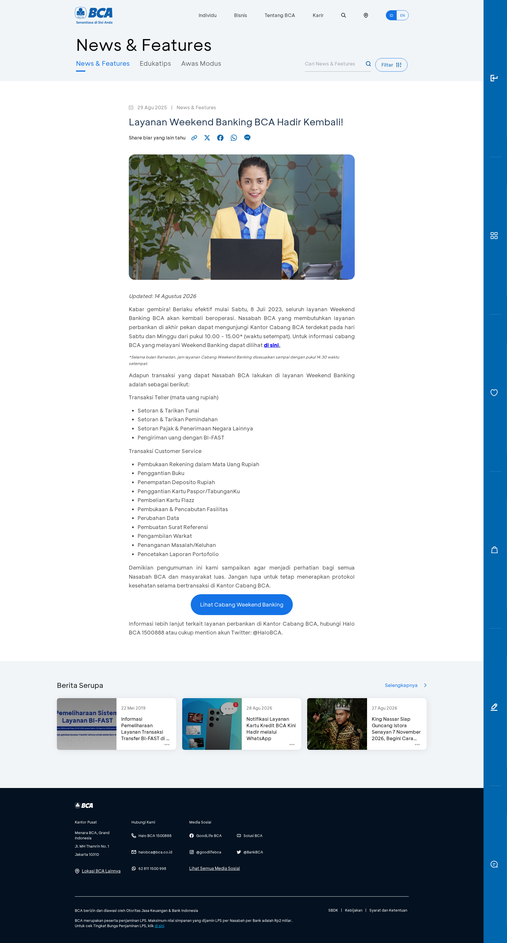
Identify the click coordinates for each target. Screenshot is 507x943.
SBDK (333, 910)
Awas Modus (201, 63)
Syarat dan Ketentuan (388, 910)
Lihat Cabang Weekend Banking (241, 604)
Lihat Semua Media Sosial (214, 868)
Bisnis (240, 15)
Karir (318, 15)
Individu (208, 15)
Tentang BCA (280, 15)
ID (391, 15)
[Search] (343, 15)
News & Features (103, 63)
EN (402, 15)
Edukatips (155, 63)
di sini (159, 925)
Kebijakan (353, 910)
